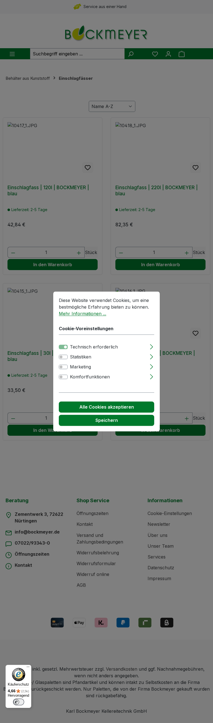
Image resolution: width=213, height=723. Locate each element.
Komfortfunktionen (90, 377)
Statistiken (80, 357)
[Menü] (28, 668)
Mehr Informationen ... (82, 313)
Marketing (80, 367)
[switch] (63, 357)
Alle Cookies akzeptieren (106, 407)
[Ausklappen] (151, 346)
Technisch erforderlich (94, 347)
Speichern (106, 420)
